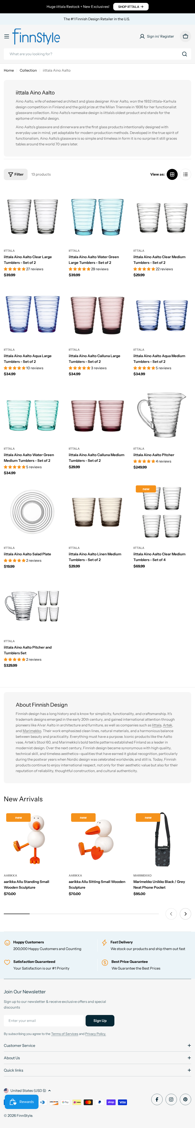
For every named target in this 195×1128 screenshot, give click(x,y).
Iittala (156, 725)
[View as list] (185, 174)
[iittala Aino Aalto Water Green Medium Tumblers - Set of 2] (33, 413)
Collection (28, 70)
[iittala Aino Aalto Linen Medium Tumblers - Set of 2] (98, 512)
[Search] (184, 54)
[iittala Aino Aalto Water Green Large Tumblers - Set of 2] (98, 215)
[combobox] (97, 54)
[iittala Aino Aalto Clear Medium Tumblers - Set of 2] (162, 215)
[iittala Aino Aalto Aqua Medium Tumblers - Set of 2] (162, 314)
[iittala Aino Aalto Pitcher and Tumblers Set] (33, 605)
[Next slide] (185, 914)
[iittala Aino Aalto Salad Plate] (33, 512)
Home (9, 70)
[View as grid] (172, 174)
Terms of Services (64, 1034)
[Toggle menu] (7, 36)
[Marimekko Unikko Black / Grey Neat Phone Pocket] (162, 840)
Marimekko (32, 731)
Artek (167, 725)
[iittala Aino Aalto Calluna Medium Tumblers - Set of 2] (98, 413)
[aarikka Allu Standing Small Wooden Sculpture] (33, 840)
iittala (9, 250)
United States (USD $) (28, 1090)
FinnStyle (24, 1115)
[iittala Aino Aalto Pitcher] (162, 413)
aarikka (10, 875)
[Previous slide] (171, 914)
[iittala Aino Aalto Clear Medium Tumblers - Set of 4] (162, 512)
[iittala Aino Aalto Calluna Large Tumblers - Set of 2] (98, 314)
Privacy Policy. (95, 1034)
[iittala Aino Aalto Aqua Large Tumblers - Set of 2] (33, 314)
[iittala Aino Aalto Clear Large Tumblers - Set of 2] (33, 215)
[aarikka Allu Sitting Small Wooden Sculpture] (98, 840)
